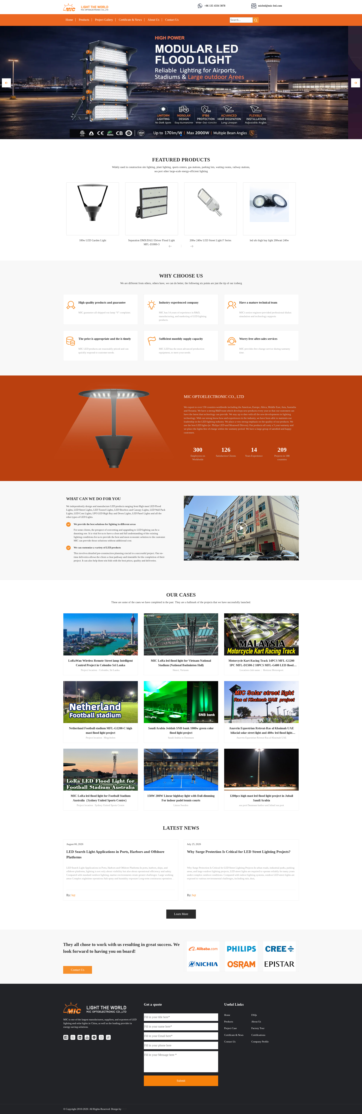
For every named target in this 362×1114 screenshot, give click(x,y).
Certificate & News (130, 19)
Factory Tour (257, 1028)
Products (84, 19)
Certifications (258, 1035)
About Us (153, 19)
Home (69, 19)
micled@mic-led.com (270, 5)
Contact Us (172, 19)
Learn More (181, 914)
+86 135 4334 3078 (214, 5)
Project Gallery (104, 19)
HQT (124, 1109)
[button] (6, 82)
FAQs (254, 1015)
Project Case (230, 1028)
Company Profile (260, 1041)
